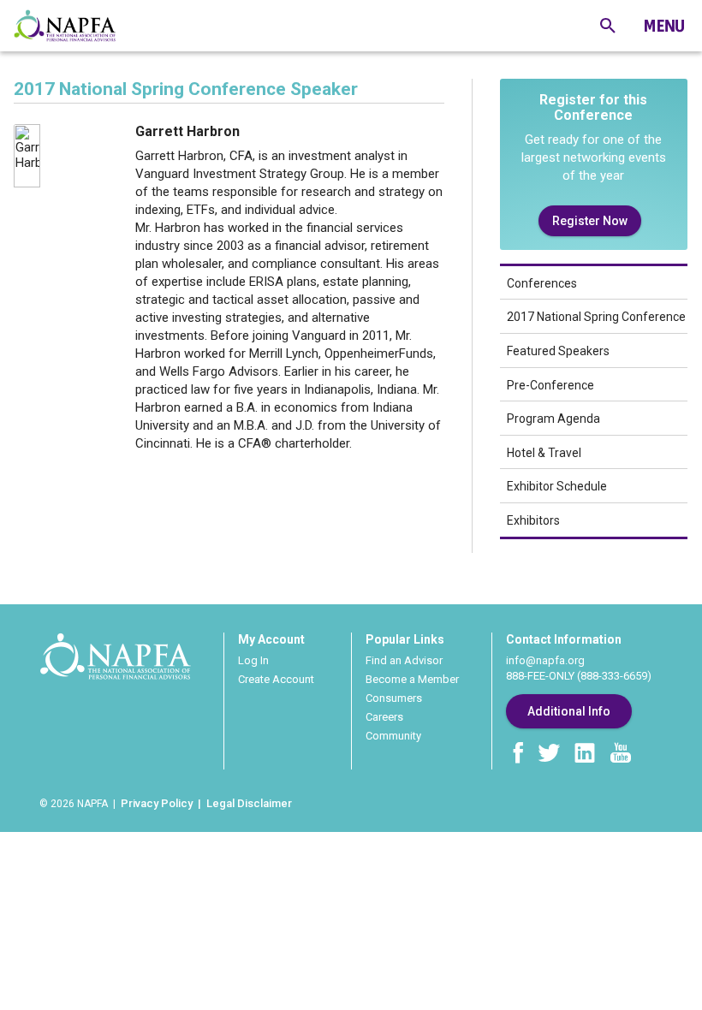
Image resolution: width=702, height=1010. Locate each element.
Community (393, 735)
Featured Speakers (558, 351)
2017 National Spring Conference (596, 317)
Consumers (394, 698)
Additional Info (568, 711)
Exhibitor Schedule (557, 486)
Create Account (276, 679)
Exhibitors (533, 520)
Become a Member (412, 679)
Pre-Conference (550, 385)
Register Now (590, 221)
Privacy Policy (157, 803)
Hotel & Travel (544, 453)
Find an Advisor (404, 660)
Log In (253, 660)
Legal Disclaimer (249, 803)
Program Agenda (553, 418)
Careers (384, 716)
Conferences (542, 283)
